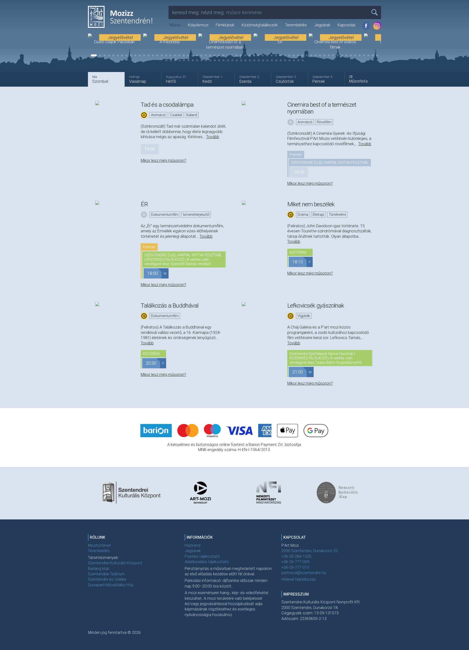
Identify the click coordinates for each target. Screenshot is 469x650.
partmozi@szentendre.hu (303, 572)
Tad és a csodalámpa (167, 104)
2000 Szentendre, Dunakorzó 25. (310, 550)
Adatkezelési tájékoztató (207, 561)
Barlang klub (98, 568)
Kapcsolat (347, 25)
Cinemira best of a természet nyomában (321, 108)
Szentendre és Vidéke (107, 579)
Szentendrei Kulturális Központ (115, 563)
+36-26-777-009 (295, 561)
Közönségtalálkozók (260, 25)
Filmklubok (225, 25)
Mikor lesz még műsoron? (163, 160)
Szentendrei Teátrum (106, 574)
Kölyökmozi (198, 25)
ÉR (144, 204)
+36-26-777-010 (295, 567)
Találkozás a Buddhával (169, 305)
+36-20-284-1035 (296, 556)
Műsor (175, 25)
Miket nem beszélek (310, 204)
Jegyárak (322, 25)
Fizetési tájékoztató (202, 556)
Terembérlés (296, 25)
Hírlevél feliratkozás (298, 579)
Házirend (192, 545)
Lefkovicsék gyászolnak (315, 305)
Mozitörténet (99, 545)
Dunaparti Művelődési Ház (111, 585)
